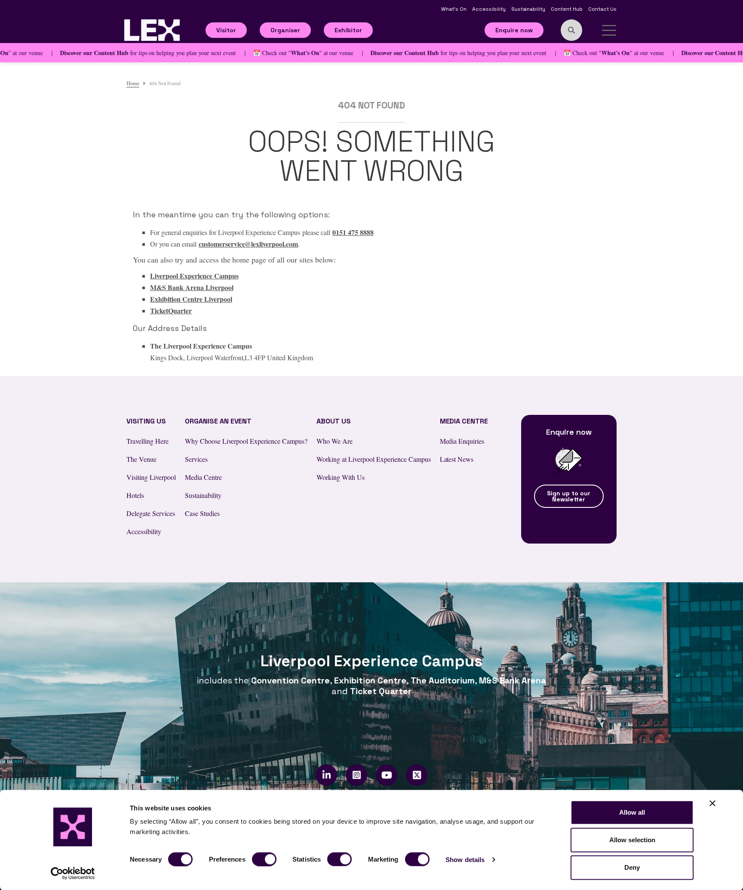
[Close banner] (712, 803)
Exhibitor (348, 30)
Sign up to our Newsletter (568, 496)
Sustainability (529, 9)
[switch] (264, 859)
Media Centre (203, 477)
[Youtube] (386, 775)
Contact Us (602, 9)
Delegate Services (150, 513)
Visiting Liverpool (151, 477)
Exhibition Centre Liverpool (191, 299)
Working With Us (340, 477)
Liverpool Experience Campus (194, 276)
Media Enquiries (462, 440)
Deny (632, 867)
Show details (465, 859)
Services (196, 459)
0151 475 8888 (353, 232)
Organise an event (218, 421)
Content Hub (567, 9)
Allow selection (632, 840)
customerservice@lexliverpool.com (248, 244)
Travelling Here (147, 440)
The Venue (141, 459)
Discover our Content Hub (76, 52)
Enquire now (514, 30)
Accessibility (489, 9)
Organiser (285, 30)
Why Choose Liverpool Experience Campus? (246, 440)
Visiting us (146, 421)
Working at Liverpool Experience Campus (373, 459)
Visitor (226, 30)
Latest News (457, 459)
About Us (333, 421)
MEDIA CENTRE (464, 421)
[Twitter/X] (417, 775)
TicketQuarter (171, 310)
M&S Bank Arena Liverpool (191, 287)
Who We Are (334, 440)
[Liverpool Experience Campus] (152, 29)
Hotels (135, 495)
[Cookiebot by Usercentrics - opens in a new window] (73, 873)
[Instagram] (357, 775)
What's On (454, 9)
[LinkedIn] (326, 775)
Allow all (632, 812)
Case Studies (202, 513)
